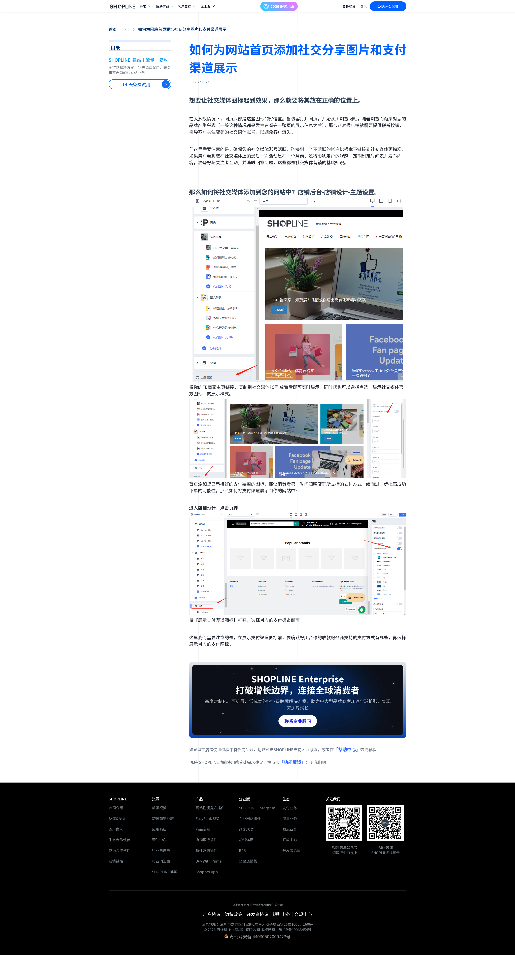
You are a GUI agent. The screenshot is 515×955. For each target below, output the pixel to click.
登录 (363, 6)
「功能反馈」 (292, 762)
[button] (145, 6)
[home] (123, 6)
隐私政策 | (235, 914)
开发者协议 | (259, 914)
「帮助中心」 (347, 749)
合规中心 (303, 914)
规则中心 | (283, 914)
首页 (113, 29)
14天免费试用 (388, 6)
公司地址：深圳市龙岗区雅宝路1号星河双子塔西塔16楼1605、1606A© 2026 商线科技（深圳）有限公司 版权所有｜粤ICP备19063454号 (257, 926)
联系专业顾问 (297, 721)
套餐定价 (348, 6)
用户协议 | (214, 914)
